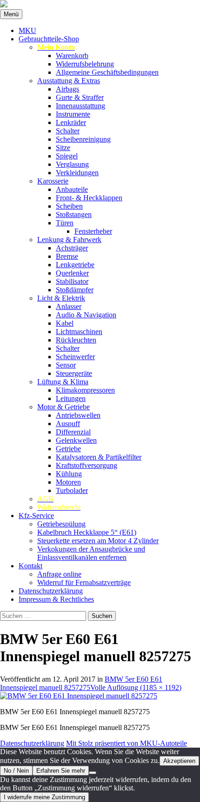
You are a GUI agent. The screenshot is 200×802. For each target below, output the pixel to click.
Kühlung (69, 474)
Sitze (63, 147)
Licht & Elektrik (61, 298)
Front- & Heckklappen (89, 198)
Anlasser (68, 306)
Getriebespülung (61, 524)
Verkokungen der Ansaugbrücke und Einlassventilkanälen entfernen (91, 553)
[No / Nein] (92, 772)
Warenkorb (72, 55)
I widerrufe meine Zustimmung (44, 797)
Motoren (68, 482)
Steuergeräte (74, 373)
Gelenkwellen (76, 440)
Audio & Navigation (86, 315)
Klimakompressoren (85, 390)
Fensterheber (93, 231)
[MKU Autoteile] (100, 4)
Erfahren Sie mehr (60, 770)
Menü (11, 14)
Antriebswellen (78, 415)
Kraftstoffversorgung (86, 465)
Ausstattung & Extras (68, 81)
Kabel (64, 323)
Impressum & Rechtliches (56, 599)
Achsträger (72, 248)
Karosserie (52, 181)
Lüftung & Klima (62, 382)
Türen (64, 223)
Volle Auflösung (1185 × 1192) (135, 687)
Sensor (66, 365)
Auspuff (68, 423)
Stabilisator (72, 281)
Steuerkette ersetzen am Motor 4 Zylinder (98, 541)
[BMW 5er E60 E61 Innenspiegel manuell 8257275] (78, 696)
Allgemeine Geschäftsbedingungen (107, 72)
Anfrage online (59, 574)
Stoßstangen (74, 214)
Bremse (67, 256)
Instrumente (73, 114)
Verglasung (72, 164)
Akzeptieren (179, 760)
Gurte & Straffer (80, 97)
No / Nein (16, 770)
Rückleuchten (76, 340)
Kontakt (30, 566)
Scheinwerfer (75, 357)
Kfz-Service (36, 515)
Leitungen (71, 398)
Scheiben (69, 206)
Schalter (68, 131)
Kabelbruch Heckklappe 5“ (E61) (86, 532)
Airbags (67, 89)
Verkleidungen (77, 173)
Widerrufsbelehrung (85, 64)
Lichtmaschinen (79, 331)
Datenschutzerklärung (51, 591)
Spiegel (67, 156)
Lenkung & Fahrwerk (69, 239)
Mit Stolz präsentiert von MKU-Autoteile (126, 743)
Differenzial (73, 432)
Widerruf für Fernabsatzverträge (84, 582)
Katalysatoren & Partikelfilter (98, 457)
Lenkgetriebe (75, 265)
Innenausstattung (80, 106)
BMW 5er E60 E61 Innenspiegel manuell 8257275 (81, 683)
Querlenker (72, 273)
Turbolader (72, 490)
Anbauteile (72, 189)
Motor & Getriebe (63, 407)
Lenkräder (71, 122)
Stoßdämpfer (74, 290)
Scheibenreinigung (83, 139)
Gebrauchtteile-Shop (49, 39)
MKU (27, 30)
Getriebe (68, 449)
